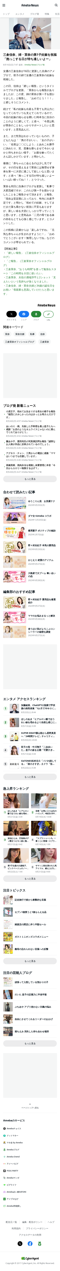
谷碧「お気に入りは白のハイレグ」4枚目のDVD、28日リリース (46, 814)
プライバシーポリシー (37, 1228)
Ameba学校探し (14, 1206)
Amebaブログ (13, 1149)
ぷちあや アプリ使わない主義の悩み (33, 1006)
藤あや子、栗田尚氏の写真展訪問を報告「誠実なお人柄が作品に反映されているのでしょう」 (30, 443)
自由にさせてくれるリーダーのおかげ (34, 1019)
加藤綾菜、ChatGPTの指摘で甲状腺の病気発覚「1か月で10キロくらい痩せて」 (38, 708)
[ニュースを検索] (56, 5)
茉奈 (7, 334)
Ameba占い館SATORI (16, 1192)
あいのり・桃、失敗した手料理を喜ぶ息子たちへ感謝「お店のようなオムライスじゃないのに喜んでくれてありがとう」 (30, 429)
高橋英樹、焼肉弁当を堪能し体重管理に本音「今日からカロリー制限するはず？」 (30, 466)
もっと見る (30, 478)
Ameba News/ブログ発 (34, 64)
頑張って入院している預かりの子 (31, 982)
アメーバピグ (12, 1163)
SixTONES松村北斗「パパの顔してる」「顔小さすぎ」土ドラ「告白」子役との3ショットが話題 (38, 764)
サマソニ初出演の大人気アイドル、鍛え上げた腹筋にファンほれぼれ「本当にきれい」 (46, 869)
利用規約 (16, 1228)
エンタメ (19, 13)
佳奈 (42, 334)
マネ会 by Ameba (15, 1142)
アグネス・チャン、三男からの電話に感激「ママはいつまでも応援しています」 (30, 454)
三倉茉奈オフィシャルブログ (19, 341)
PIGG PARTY (12, 1170)
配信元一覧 (11, 1221)
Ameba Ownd (13, 1156)
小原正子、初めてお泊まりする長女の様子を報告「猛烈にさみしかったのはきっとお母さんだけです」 (30, 414)
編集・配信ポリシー (32, 1221)
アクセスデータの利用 (30, 1234)
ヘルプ (51, 1221)
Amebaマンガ (13, 1177)
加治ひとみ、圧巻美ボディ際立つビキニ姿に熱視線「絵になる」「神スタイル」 (18, 842)
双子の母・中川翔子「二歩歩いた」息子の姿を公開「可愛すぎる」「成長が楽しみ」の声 (36, 750)
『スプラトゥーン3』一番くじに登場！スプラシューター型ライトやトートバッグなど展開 (46, 842)
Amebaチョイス (14, 1128)
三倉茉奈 (44, 341)
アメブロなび (12, 1199)
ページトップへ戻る (30, 1107)
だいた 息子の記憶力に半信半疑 (31, 994)
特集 (47, 13)
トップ (6, 13)
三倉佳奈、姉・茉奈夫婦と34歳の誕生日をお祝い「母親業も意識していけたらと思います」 (29, 290)
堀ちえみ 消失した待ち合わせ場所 (32, 1031)
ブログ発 (34, 13)
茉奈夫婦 (19, 334)
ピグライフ (11, 1184)
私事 (32, 334)
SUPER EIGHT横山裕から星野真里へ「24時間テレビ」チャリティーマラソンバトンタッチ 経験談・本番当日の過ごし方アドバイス (38, 737)
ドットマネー (12, 1135)
